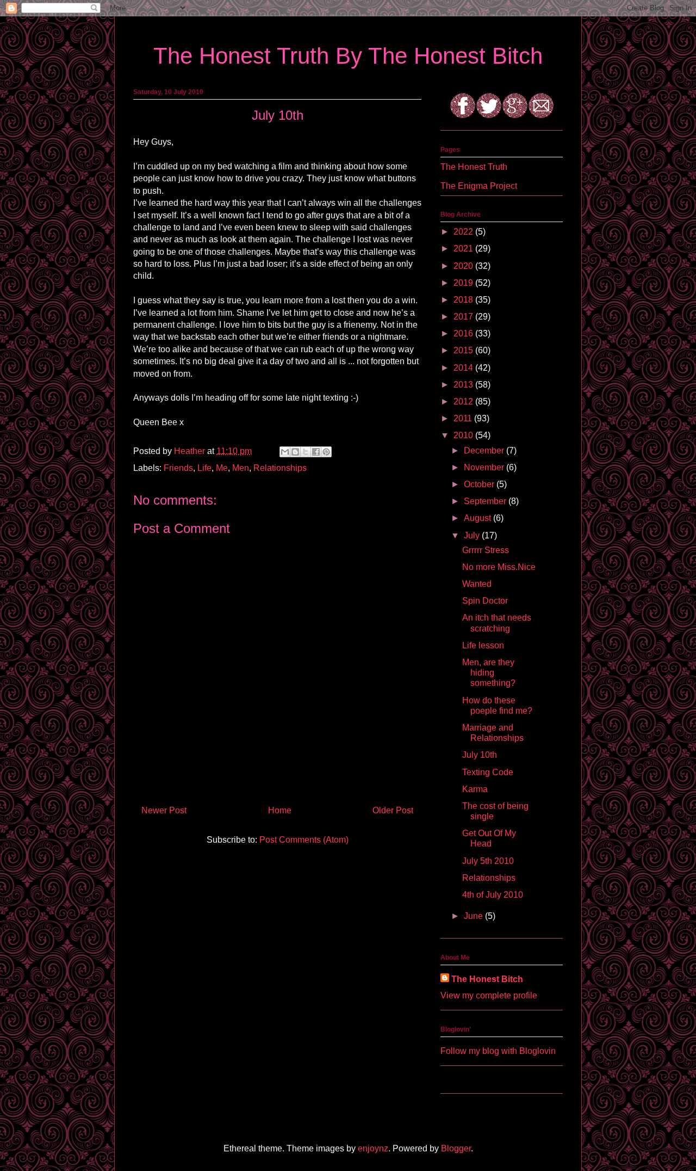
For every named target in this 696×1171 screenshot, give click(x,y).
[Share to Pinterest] (326, 451)
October (480, 484)
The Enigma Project (478, 186)
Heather (190, 451)
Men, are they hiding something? (488, 673)
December (485, 450)
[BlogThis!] (295, 451)
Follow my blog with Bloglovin (498, 1051)
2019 (464, 282)
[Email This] (284, 451)
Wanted (477, 583)
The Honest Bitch (487, 979)
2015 (464, 350)
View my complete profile (488, 995)
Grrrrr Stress (485, 550)
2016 (464, 333)
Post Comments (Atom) (304, 839)
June (474, 916)
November (485, 467)
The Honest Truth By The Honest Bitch (348, 56)
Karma (475, 789)
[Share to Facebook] (315, 451)
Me (222, 468)
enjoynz (373, 1148)
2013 (464, 384)
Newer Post (164, 810)
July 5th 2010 (488, 861)
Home (279, 810)
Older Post (392, 810)
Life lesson (483, 645)
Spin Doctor (485, 600)
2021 (464, 248)
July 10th (479, 754)
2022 (464, 231)
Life (204, 468)
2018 (464, 299)
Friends (178, 468)
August (478, 518)
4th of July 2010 (492, 894)
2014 (464, 367)
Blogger (456, 1148)
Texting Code (487, 772)
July (473, 535)
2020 (464, 266)
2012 (464, 401)
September (486, 501)
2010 (464, 435)
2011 (463, 418)
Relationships (280, 468)
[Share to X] (305, 451)
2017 (464, 316)
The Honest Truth (473, 166)
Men (240, 468)
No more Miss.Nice (499, 567)
